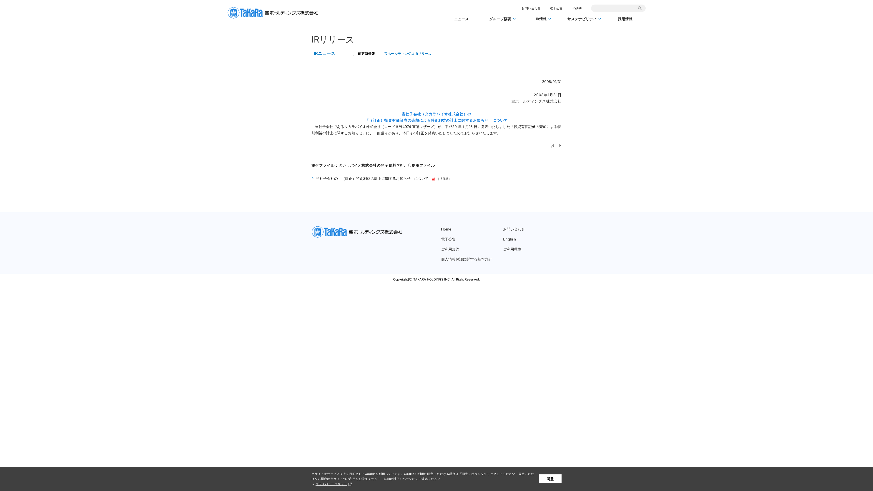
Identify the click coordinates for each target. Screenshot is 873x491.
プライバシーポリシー (331, 484)
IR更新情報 (366, 53)
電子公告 (556, 8)
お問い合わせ (531, 8)
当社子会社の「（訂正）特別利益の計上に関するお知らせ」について (373, 178)
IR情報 (541, 19)
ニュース (461, 19)
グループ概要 (500, 19)
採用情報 (625, 19)
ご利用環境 (512, 249)
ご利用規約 (450, 249)
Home (446, 229)
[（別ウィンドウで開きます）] (434, 178)
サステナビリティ (582, 19)
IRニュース (324, 53)
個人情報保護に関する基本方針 (466, 259)
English (577, 8)
